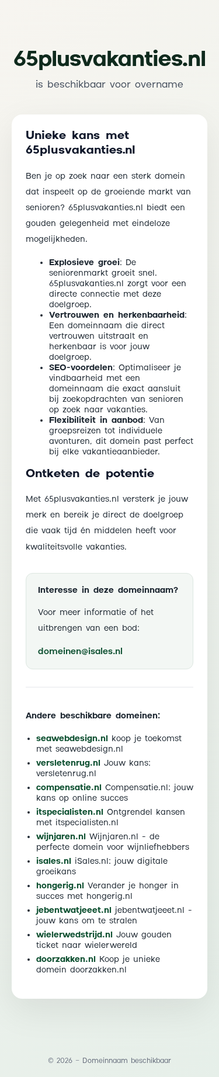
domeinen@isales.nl (80, 651)
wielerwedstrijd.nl (74, 935)
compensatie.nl (69, 788)
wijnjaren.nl (61, 837)
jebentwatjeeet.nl (74, 910)
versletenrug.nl (68, 763)
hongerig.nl (60, 886)
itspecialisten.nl (69, 812)
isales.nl (53, 861)
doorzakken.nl (66, 959)
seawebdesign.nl (72, 739)
